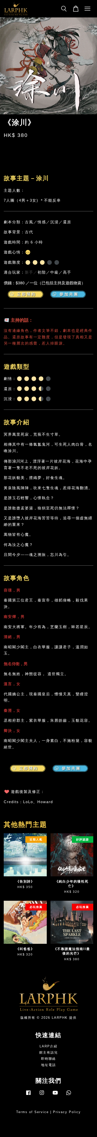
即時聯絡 (48, 1059)
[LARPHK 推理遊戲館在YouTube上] (55, 1095)
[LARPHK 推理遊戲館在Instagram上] (41, 1095)
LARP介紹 (48, 1046)
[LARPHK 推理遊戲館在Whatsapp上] (68, 1095)
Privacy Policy (67, 1112)
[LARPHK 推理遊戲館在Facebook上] (28, 1095)
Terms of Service (32, 1112)
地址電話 (48, 1065)
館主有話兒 (48, 1052)
